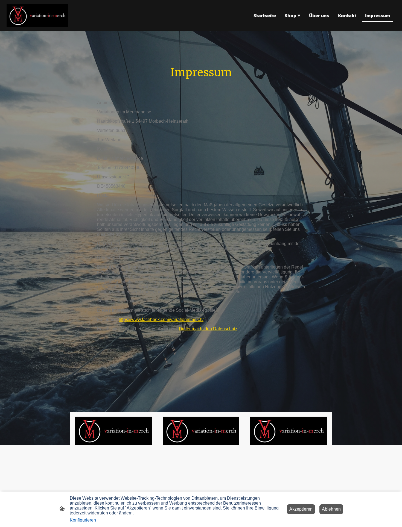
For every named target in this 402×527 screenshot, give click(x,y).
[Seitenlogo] (37, 15)
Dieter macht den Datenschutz (208, 328)
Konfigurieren (83, 520)
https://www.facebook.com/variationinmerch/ (161, 319)
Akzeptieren (301, 509)
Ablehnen (331, 509)
